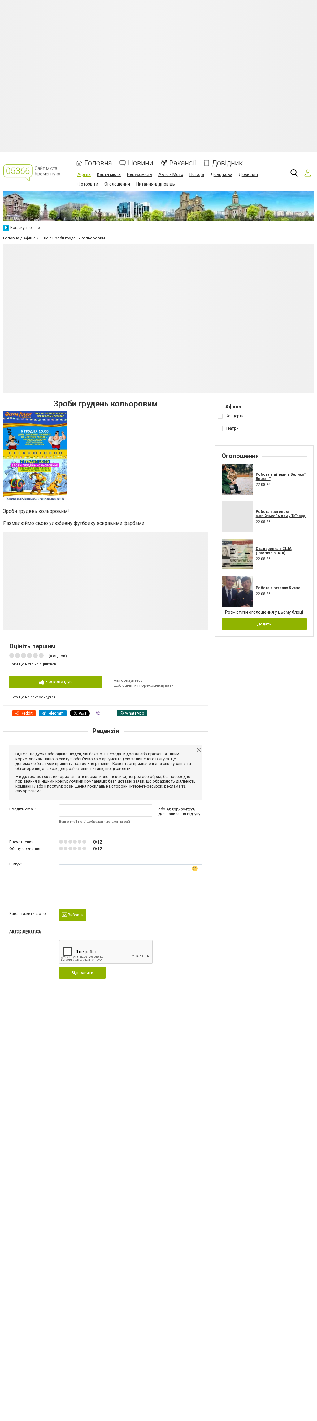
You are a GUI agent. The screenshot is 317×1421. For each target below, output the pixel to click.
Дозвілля (248, 174)
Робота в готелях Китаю (278, 588)
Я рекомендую (58, 681)
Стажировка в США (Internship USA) (274, 551)
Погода (196, 174)
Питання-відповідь (155, 184)
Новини (140, 163)
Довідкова (221, 174)
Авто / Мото (170, 174)
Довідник (227, 163)
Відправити (82, 972)
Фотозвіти (87, 184)
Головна (98, 163)
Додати (264, 624)
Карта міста (109, 174)
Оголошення (117, 184)
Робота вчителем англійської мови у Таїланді (281, 513)
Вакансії (182, 163)
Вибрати (75, 914)
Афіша (84, 174)
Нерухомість (139, 174)
